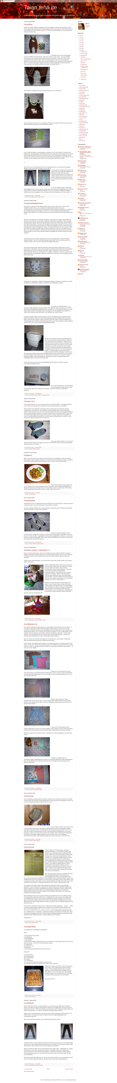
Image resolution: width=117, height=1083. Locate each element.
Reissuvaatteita (83, 237)
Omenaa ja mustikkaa (84, 261)
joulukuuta (83, 51)
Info (80, 119)
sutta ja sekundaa (83, 122)
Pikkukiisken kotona (84, 207)
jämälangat (81, 111)
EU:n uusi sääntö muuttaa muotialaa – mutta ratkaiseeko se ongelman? (86, 156)
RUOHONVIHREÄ (84, 260)
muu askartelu (82, 134)
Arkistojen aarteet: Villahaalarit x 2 (37, 550)
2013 (80, 40)
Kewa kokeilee (83, 175)
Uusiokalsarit (29, 1003)
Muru (81, 185)
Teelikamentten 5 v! (83, 180)
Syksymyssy (29, 796)
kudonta (81, 126)
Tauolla (81, 247)
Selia (81, 212)
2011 (80, 44)
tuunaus (81, 103)
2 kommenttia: (38, 618)
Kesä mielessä (82, 219)
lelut (80, 101)
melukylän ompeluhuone (85, 203)
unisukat (38, 404)
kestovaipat (31, 196)
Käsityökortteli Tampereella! (85, 242)
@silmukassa (83, 170)
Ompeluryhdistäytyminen (33, 203)
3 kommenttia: (37, 195)
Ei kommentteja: (38, 393)
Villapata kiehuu (83, 233)
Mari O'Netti (82, 179)
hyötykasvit (81, 130)
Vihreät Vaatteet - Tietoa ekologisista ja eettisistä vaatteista (85, 153)
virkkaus (81, 114)
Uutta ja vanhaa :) (83, 204)
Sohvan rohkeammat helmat (85, 166)
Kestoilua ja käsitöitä (84, 269)
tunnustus (81, 137)
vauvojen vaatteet (40, 196)
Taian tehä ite (40, 7)
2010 (80, 46)
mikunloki (82, 198)
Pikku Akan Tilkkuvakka (85, 146)
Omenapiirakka (29, 927)
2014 (80, 39)
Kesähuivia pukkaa (83, 194)
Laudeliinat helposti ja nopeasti (85, 147)
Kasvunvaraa (29, 847)
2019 (80, 35)
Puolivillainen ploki (84, 218)
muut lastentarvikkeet (83, 106)
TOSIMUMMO (83, 165)
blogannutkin (43, 30)
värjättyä (81, 108)
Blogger (74, 1079)
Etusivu (48, 1069)
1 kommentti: (37, 492)
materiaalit (81, 140)
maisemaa (81, 127)
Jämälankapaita (83, 162)
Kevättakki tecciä (83, 199)
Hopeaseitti (82, 228)
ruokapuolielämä (32, 494)
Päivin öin (82, 246)
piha (80, 139)
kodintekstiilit (82, 105)
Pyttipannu (28, 455)
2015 (80, 37)
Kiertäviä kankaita (84, 264)
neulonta (38, 448)
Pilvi (88, 23)
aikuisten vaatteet (32, 448)
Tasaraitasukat (29, 501)
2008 (80, 50)
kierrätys (35, 394)
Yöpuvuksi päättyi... (83, 176)
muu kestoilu (43, 394)
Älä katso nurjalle (84, 236)
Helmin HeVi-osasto (84, 222)
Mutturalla (82, 255)
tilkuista (80, 93)
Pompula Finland (83, 241)
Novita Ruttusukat (83, 171)
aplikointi (81, 124)
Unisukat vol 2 (29, 401)
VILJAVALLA (82, 193)
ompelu (35, 196)
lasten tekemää (82, 116)
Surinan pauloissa (84, 189)
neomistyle (63, 1079)
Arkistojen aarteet (32, 619)
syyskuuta (83, 79)
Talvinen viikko (82, 229)
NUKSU (81, 274)
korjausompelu (82, 113)
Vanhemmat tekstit (69, 1069)
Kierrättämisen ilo (30, 624)
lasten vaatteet (39, 619)
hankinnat (81, 109)
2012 (80, 42)
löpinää (39, 394)
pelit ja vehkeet (82, 135)
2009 (80, 48)
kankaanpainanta (83, 132)
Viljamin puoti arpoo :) (84, 270)
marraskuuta (83, 53)
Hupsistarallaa (83, 161)
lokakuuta (83, 55)
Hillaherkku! (82, 208)
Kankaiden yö (83, 184)
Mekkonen (82, 265)
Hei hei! (81, 190)
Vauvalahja (28, 24)
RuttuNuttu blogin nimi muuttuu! (86, 256)
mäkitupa (82, 250)
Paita (81, 251)
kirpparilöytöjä (82, 121)
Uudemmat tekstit (28, 1069)
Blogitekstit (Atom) (30, 1071)
